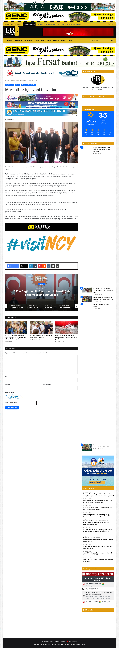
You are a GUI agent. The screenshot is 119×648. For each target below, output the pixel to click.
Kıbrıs (37, 40)
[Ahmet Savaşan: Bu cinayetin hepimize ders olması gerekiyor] (87, 299)
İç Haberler (18, 40)
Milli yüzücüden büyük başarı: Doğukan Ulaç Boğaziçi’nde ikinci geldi (66, 337)
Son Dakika (16, 80)
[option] (41, 292)
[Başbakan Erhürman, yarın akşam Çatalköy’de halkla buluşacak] (87, 216)
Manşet (24, 85)
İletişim (70, 40)
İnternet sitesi (47, 384)
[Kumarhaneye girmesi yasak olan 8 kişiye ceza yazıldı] (87, 447)
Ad (6, 376)
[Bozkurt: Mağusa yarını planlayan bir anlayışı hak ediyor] (41, 327)
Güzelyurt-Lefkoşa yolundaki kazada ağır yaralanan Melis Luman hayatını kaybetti (41, 293)
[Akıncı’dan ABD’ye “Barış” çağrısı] (87, 373)
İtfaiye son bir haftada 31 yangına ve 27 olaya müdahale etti (103, 290)
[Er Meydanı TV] (12, 31)
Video (49, 40)
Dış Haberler (28, 40)
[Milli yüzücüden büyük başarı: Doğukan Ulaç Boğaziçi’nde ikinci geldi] (66, 327)
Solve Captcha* (10, 392)
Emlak (63, 40)
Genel (17, 85)
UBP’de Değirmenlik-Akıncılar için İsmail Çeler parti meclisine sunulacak (56, 24)
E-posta (8, 384)
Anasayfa (9, 40)
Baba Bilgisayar (73, 641)
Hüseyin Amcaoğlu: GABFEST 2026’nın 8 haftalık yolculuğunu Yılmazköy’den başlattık (15, 337)
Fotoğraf (56, 40)
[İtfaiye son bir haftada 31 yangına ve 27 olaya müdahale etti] (87, 289)
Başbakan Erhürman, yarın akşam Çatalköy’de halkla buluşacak (102, 149)
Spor (42, 40)
